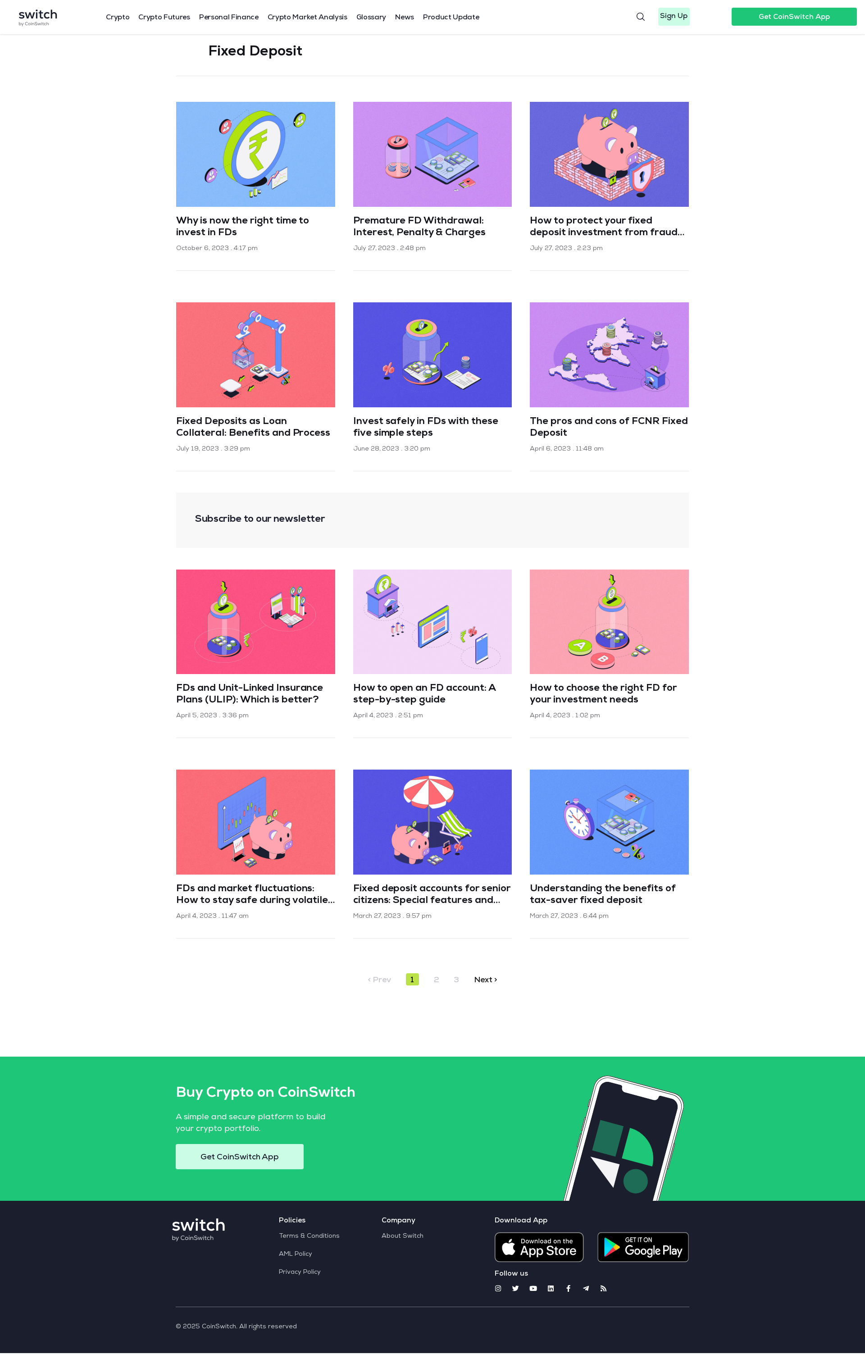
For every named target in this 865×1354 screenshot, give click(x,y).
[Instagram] (498, 1288)
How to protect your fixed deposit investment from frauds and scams (606, 233)
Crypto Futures (164, 18)
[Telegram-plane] (586, 1288)
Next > (485, 980)
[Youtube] (533, 1288)
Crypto (117, 18)
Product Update (451, 18)
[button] (674, 17)
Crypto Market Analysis (307, 18)
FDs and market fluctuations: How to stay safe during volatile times (252, 901)
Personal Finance (229, 18)
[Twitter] (515, 1288)
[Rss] (603, 1288)
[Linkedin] (550, 1288)
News (404, 18)
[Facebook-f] (568, 1288)
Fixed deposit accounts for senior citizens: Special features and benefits (431, 901)
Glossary (371, 18)
